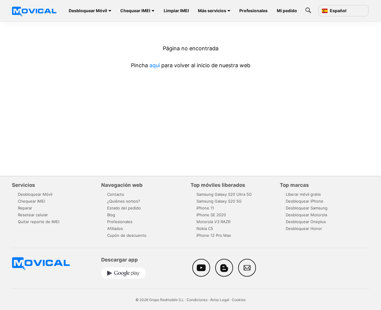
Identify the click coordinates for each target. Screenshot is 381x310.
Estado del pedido (124, 208)
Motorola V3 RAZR (213, 221)
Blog (111, 214)
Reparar (25, 208)
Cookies (239, 300)
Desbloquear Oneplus (306, 221)
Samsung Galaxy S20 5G (219, 201)
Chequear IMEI (135, 10)
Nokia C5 (204, 228)
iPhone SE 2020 (211, 214)
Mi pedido (287, 10)
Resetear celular (33, 214)
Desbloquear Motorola (306, 214)
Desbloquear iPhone (304, 201)
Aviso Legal (219, 300)
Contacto (115, 194)
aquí (154, 65)
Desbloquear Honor (304, 228)
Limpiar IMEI (176, 10)
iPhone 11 (205, 208)
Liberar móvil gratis (303, 194)
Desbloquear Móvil (88, 10)
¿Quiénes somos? (123, 201)
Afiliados (115, 228)
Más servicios (212, 10)
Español (337, 10)
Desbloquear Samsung (306, 208)
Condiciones (197, 300)
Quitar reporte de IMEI (38, 221)
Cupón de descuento (126, 235)
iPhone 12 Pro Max (213, 235)
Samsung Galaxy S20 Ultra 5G (224, 194)
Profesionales (253, 10)
